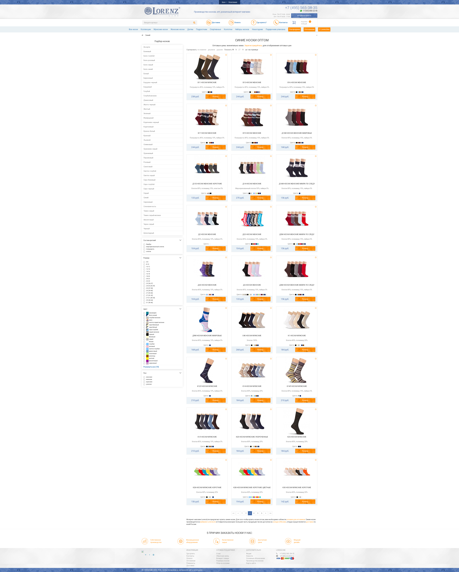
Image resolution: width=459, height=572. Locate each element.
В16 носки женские (297, 82)
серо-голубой (153, 329)
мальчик (149, 379)
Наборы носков (242, 29)
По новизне (201, 50)
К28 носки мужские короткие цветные (252, 487)
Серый (146, 193)
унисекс (149, 384)
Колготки (228, 29)
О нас (218, 554)
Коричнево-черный (151, 122)
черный (151, 334)
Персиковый (148, 158)
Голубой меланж (150, 96)
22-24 (148, 281)
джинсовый (153, 351)
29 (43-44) (149, 300)
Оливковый (148, 144)
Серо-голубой (149, 184)
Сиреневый (148, 202)
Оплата (189, 558)
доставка (309, 522)
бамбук (148, 244)
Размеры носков (222, 561)
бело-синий (153, 315)
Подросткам (201, 29)
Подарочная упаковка (275, 29)
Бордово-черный (150, 82)
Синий (146, 198)
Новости (249, 556)
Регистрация (233, 2)
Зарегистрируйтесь (253, 45)
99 (243, 50)
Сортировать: (191, 50)
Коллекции (146, 29)
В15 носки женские (252, 82)
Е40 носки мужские (252, 336)
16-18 (148, 274)
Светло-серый (149, 175)
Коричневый (148, 127)
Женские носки (177, 29)
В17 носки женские (207, 133)
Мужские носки (161, 29)
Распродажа (294, 29)
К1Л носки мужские (207, 437)
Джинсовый (148, 100)
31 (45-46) (149, 302)
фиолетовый (153, 361)
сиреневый (153, 363)
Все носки (133, 29)
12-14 (148, 269)
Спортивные (215, 29)
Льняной (147, 140)
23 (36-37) (149, 283)
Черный (147, 229)
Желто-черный (149, 105)
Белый (146, 74)
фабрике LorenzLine (208, 522)
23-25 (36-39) (150, 286)
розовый (152, 346)
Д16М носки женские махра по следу (297, 184)
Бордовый (148, 87)
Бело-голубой (149, 56)
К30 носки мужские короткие (296, 487)
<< (233, 513)
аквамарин (152, 313)
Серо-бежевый (149, 180)
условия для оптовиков (296, 519)
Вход (223, 2)
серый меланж (154, 332)
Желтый (147, 109)
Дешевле (211, 50)
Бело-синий (148, 69)
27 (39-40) (149, 293)
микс (150, 320)
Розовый (147, 162)
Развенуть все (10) (151, 367)
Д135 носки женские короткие (207, 184)
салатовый (152, 353)
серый (151, 339)
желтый (151, 358)
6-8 (147, 262)
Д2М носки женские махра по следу (296, 234)
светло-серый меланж (156, 322)
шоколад (152, 356)
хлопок (148, 251)
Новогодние (257, 29)
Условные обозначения (255, 558)
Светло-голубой (150, 171)
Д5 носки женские (252, 285)
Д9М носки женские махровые (207, 336)
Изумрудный (148, 118)
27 (239, 50)
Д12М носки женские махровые (297, 133)
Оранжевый (148, 153)
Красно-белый (149, 131)
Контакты (190, 556)
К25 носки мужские (296, 437)
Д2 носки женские (207, 234)
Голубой (147, 91)
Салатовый (148, 167)
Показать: (228, 50)
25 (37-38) (149, 288)
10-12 (148, 267)
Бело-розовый (149, 60)
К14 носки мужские (252, 386)
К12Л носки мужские (207, 386)
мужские (149, 382)
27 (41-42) (149, 295)
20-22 (148, 278)
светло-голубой (154, 349)
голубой (151, 344)
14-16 (148, 271)
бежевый (152, 337)
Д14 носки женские (252, 184)
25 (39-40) (149, 290)
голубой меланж (154, 317)
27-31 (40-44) (150, 298)
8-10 (147, 264)
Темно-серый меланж (152, 215)
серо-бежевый (154, 325)
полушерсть (150, 249)
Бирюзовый (148, 78)
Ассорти (147, 47)
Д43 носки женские (207, 285)
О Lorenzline (324, 29)
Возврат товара (222, 558)
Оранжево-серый (150, 149)
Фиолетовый (149, 220)
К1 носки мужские (297, 336)
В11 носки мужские (207, 82)
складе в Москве (279, 522)
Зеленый (147, 113)
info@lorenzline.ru (304, 16)
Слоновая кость (150, 206)
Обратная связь (222, 556)
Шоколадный (149, 233)
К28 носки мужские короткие (207, 487)
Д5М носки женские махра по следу (296, 285)
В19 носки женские (252, 133)
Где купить (190, 554)
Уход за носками (223, 563)
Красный (147, 136)
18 (236, 50)
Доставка (190, 565)
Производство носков (254, 561)
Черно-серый (149, 224)
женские (149, 377)
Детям (190, 29)
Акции (248, 554)
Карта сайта (251, 563)
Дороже (220, 50)
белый (151, 341)
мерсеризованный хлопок (155, 247)
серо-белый (153, 327)
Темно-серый (149, 211)
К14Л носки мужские (297, 386)
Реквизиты (190, 563)
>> (270, 513)
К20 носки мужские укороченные (252, 437)
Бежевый (147, 51)
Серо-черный (149, 189)
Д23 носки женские (252, 234)
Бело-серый (148, 65)
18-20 (148, 276)
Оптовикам (309, 29)
